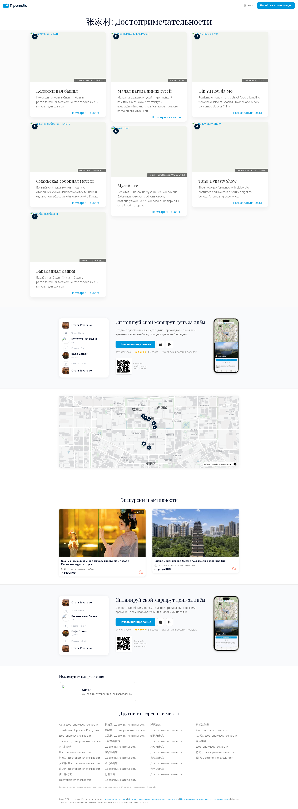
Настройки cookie (221, 799)
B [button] (143, 416)
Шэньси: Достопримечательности (80, 741)
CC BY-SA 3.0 (97, 80)
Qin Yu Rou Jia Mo (215, 90)
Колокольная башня (57, 90)
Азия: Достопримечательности (78, 724)
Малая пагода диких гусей (144, 90)
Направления (110, 799)
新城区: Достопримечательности (125, 724)
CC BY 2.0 (261, 80)
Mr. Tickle (83, 170)
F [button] (154, 423)
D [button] (144, 443)
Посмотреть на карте (85, 113)
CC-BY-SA (261, 170)
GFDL (101, 260)
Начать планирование (135, 344)
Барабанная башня (55, 271)
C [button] (145, 418)
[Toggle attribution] (235, 464)
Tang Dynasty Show (217, 180)
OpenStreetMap (213, 464)
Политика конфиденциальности (195, 799)
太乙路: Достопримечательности (125, 735)
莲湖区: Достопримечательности (79, 768)
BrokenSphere (82, 80)
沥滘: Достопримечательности (215, 757)
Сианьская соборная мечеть (65, 180)
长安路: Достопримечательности (79, 757)
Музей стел (129, 185)
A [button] (149, 419)
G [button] (149, 447)
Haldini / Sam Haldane (159, 175)
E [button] (155, 427)
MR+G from (249, 80)
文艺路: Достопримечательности (79, 763)
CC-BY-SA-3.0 (97, 170)
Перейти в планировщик (275, 5)
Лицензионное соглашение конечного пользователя (153, 799)
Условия (123, 799)
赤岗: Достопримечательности (215, 752)
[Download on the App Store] (160, 344)
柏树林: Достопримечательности (125, 730)
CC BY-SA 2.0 (178, 175)
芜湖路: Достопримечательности (216, 735)
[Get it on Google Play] (169, 344)
